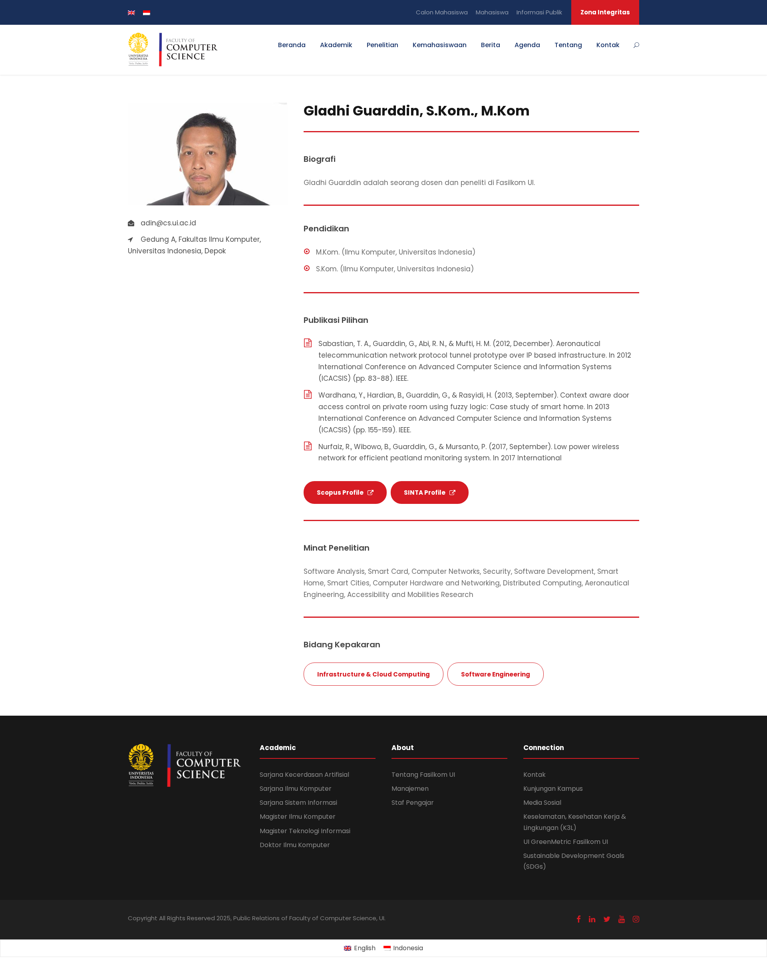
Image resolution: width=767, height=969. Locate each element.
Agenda (527, 45)
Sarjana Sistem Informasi (298, 802)
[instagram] (636, 919)
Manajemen (410, 788)
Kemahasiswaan (440, 45)
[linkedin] (592, 919)
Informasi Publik (539, 12)
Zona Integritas (605, 12)
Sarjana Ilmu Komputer (296, 788)
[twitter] (606, 919)
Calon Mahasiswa (442, 12)
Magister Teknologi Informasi (305, 831)
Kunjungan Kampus (553, 788)
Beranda (292, 45)
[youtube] (621, 919)
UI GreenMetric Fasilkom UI (565, 841)
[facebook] (578, 919)
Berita (490, 45)
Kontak (608, 45)
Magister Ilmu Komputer (298, 816)
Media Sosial (542, 802)
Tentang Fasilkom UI (423, 774)
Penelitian (382, 45)
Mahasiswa (492, 12)
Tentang (568, 45)
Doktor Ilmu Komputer (295, 845)
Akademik (336, 45)
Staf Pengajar (412, 802)
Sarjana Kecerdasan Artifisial (304, 774)
